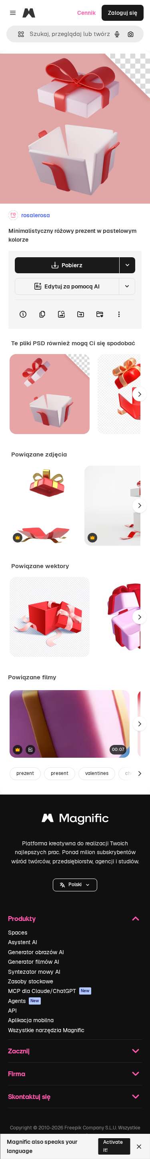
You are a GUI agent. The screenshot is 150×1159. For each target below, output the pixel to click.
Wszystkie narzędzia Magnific (46, 1030)
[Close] (139, 1146)
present (59, 773)
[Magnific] (75, 820)
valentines (96, 773)
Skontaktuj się (29, 1096)
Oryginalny (55, 68)
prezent (25, 773)
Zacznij (19, 1051)
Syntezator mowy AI (34, 971)
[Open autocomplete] (18, 34)
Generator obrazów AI (36, 952)
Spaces (17, 932)
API (12, 1010)
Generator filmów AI (33, 961)
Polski (75, 884)
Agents (23, 1001)
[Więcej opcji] (119, 314)
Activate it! (113, 1146)
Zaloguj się (122, 12)
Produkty (22, 918)
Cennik (86, 12)
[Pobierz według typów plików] (127, 265)
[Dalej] (139, 394)
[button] (75, 885)
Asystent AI (22, 942)
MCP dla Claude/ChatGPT (49, 991)
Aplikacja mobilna (31, 1020)
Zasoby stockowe (30, 981)
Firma (16, 1073)
